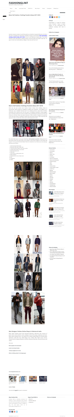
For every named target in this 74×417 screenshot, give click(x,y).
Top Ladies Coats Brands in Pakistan (57, 96)
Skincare (51, 182)
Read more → (60, 69)
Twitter (59, 17)
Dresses (51, 155)
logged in (16, 390)
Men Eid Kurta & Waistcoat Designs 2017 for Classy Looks (59, 200)
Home (16, 8)
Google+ (52, 17)
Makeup (51, 170)
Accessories (52, 149)
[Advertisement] (28, 25)
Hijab (51, 163)
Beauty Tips (52, 154)
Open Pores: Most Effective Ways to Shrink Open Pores (57, 63)
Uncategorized (49, 8)
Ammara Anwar (61, 65)
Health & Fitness (53, 161)
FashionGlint (18, 3)
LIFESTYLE (30, 8)
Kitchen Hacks (52, 166)
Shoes (51, 180)
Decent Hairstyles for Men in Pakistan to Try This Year (12, 383)
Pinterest (54, 17)
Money (51, 174)
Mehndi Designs (53, 171)
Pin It (4, 19)
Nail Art (51, 176)
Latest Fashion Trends (22, 8)
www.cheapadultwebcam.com (14, 371)
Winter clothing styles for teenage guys (17, 353)
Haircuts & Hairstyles (54, 158)
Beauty (11, 8)
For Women (52, 157)
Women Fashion (12, 11)
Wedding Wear (56, 8)
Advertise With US (32, 400)
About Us (30, 399)
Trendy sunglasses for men (15, 350)
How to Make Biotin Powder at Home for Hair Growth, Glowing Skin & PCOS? (56, 76)
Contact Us (31, 402)
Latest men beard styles (14, 348)
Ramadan (51, 177)
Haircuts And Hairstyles (54, 160)
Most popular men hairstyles (15, 345)
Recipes (43, 8)
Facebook (50, 17)
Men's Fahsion (37, 8)
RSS (57, 17)
